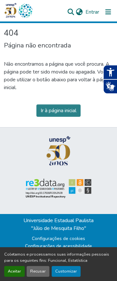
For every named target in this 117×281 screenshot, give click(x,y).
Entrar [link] (92, 12)
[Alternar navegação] (108, 12)
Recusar (38, 271)
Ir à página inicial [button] (58, 110)
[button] (25, 11)
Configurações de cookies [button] (58, 238)
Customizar (66, 271)
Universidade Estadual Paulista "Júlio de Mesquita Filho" (58, 224)
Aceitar (14, 271)
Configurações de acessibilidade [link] (58, 246)
